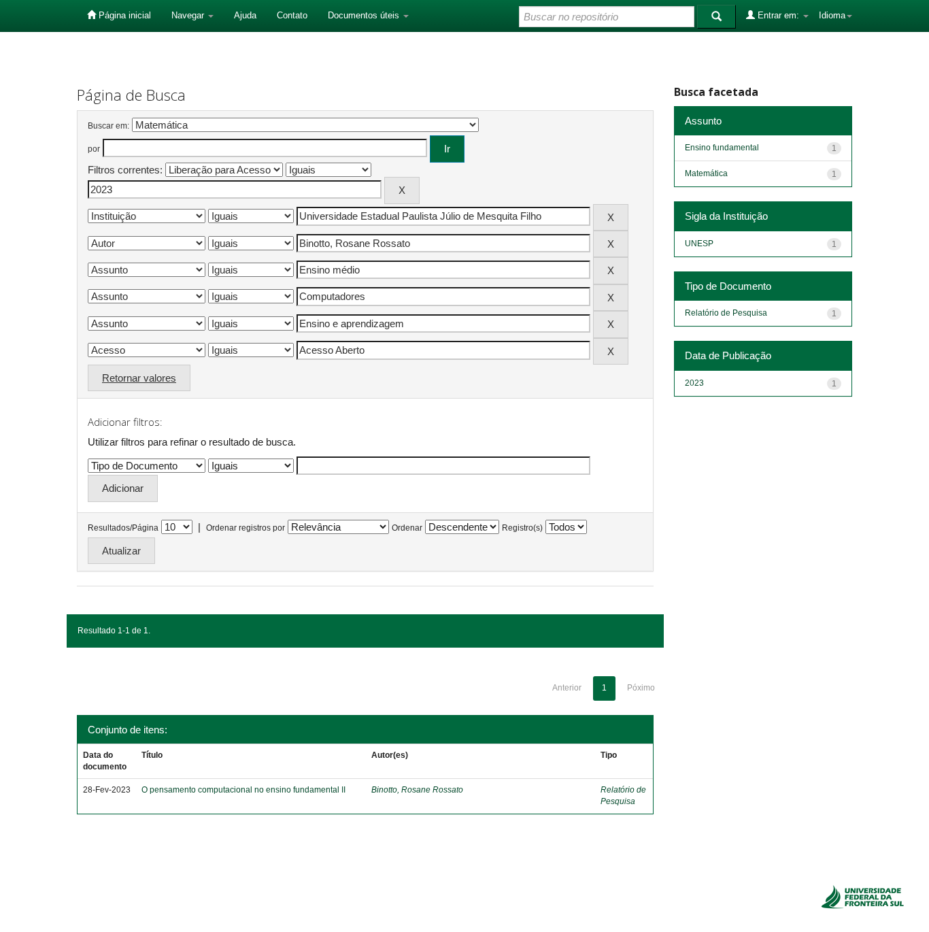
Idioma (832, 15)
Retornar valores (139, 378)
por (94, 149)
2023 (694, 383)
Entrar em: (778, 15)
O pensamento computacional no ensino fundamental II (243, 790)
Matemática (706, 173)
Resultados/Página (123, 528)
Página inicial (123, 15)
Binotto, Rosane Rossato (417, 790)
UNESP (699, 243)
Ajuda (245, 15)
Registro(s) (522, 528)
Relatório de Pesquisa (726, 313)
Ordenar (407, 528)
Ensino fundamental (722, 147)
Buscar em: (108, 126)
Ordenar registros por (245, 528)
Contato (292, 15)
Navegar (189, 15)
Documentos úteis (365, 15)
